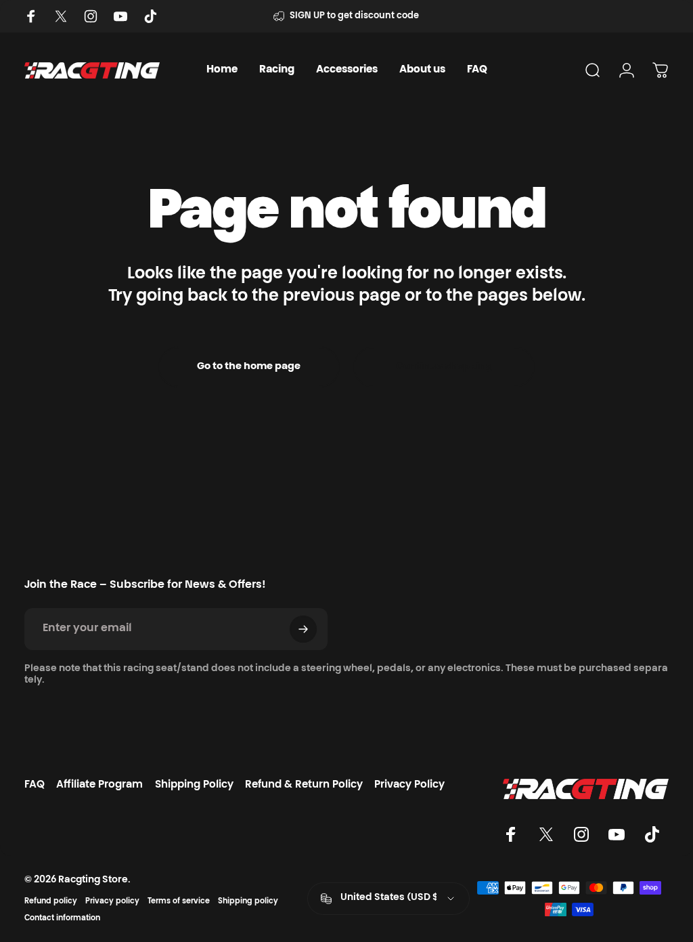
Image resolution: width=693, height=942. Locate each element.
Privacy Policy (409, 785)
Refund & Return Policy (304, 785)
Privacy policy (112, 901)
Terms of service (179, 901)
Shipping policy (248, 901)
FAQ (34, 785)
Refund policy (50, 901)
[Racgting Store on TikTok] (150, 16)
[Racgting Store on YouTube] (120, 16)
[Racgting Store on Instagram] (90, 16)
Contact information (62, 918)
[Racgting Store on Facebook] (31, 16)
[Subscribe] (303, 629)
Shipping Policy (194, 785)
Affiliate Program (99, 785)
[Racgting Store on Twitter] (61, 16)
